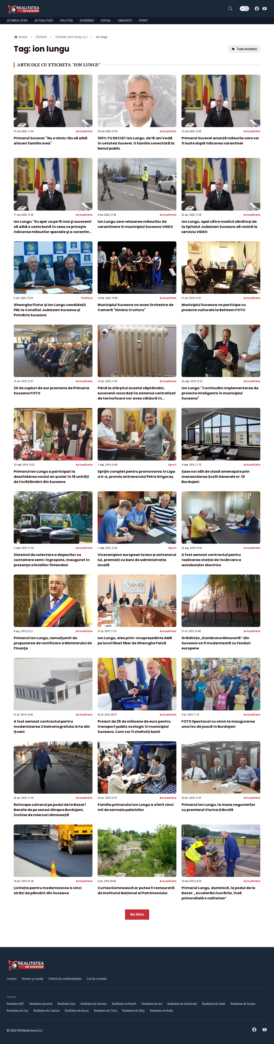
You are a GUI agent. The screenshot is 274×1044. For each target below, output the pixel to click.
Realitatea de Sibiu (133, 1010)
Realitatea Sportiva (41, 1003)
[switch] (244, 8)
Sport (172, 464)
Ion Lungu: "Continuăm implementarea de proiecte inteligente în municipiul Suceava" (220, 393)
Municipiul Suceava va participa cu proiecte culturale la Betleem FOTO (214, 307)
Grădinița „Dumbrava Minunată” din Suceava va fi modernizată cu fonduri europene (216, 643)
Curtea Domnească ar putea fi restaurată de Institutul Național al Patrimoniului (136, 890)
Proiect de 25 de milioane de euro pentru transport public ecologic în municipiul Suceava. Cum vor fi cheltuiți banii (134, 726)
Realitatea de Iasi (151, 1003)
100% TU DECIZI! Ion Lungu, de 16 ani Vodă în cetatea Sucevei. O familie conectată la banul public (136, 143)
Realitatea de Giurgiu (243, 1003)
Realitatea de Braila (161, 1010)
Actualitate (84, 131)
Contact (11, 978)
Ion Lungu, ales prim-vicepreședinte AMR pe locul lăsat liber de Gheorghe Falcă (135, 641)
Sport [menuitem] (143, 20)
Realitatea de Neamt (124, 1003)
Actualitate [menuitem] (43, 20)
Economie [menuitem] (87, 20)
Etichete (41, 37)
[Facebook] (256, 8)
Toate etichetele (247, 49)
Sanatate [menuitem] (125, 20)
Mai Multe (137, 914)
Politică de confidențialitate (65, 978)
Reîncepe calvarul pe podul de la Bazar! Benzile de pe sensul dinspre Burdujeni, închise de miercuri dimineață (50, 809)
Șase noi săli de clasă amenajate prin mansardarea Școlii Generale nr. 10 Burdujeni (216, 476)
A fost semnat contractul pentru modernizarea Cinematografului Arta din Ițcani (52, 726)
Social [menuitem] (106, 20)
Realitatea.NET (15, 1003)
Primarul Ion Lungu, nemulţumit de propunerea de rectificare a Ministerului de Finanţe (53, 643)
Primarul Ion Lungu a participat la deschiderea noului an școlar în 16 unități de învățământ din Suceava (51, 476)
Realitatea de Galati (213, 1003)
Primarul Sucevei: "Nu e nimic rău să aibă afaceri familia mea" (50, 141)
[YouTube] (264, 8)
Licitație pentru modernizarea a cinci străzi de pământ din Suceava (48, 890)
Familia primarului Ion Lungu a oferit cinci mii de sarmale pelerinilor (136, 807)
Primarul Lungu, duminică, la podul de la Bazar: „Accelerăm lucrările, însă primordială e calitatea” (218, 893)
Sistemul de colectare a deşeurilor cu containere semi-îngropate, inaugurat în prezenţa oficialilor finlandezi (52, 559)
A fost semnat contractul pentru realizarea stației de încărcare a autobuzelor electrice (211, 559)
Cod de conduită (97, 978)
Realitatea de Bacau (77, 1010)
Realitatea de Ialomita (93, 1003)
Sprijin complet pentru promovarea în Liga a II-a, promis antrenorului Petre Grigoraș (136, 474)
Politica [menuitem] (66, 20)
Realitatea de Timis (105, 1010)
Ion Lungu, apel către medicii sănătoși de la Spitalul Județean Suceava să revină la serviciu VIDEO (219, 226)
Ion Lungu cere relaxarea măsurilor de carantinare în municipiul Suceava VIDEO (135, 224)
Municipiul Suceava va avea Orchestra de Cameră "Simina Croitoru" (135, 307)
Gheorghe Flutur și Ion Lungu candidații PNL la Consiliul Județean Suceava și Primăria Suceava (50, 310)
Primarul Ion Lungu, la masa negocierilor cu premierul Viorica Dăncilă (218, 807)
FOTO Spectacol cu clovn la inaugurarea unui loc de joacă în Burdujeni (218, 724)
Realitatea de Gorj (17, 1010)
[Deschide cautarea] (230, 8)
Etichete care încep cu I (71, 37)
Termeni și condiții (32, 978)
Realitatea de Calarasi (46, 1010)
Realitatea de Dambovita (182, 1003)
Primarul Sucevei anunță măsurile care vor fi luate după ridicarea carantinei (220, 141)
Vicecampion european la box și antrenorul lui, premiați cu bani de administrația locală (137, 559)
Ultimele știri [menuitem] (17, 20)
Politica (86, 298)
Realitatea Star (66, 1003)
